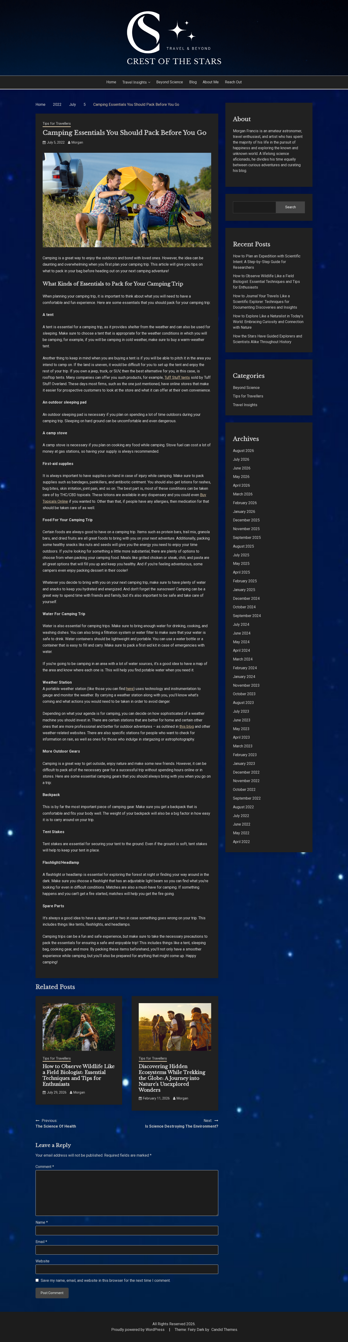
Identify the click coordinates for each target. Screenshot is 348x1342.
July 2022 (241, 816)
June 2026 (241, 468)
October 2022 (244, 789)
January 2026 (244, 511)
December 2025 (246, 520)
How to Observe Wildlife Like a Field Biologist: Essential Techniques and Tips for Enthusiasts (79, 1075)
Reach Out (233, 82)
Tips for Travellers (57, 123)
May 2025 (241, 563)
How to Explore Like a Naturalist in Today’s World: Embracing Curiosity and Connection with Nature (268, 322)
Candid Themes (224, 1329)
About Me (211, 82)
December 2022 (246, 772)
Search (290, 207)
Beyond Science (169, 82)
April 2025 (241, 572)
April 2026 (241, 485)
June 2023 (241, 720)
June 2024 (241, 633)
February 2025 (245, 581)
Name (42, 1222)
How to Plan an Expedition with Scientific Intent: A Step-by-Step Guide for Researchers (266, 262)
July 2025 (241, 555)
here (130, 688)
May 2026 (241, 476)
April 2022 (241, 841)
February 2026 (245, 503)
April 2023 (241, 737)
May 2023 (241, 729)
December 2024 (246, 598)
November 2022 (246, 781)
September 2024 (247, 615)
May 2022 (241, 833)
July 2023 (241, 711)
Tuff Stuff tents (177, 377)
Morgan (77, 142)
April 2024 (241, 650)
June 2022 (241, 824)
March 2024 (243, 659)
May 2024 (241, 642)
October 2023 (244, 694)
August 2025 (243, 546)
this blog (186, 726)
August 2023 (243, 702)
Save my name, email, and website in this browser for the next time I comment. (105, 1280)
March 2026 (243, 494)
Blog (193, 82)
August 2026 (243, 450)
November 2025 (246, 529)
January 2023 (244, 763)
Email (41, 1242)
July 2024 (241, 624)
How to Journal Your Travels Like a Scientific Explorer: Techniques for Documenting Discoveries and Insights (265, 302)
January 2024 (244, 676)
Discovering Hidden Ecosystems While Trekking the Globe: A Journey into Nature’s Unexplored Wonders (172, 1078)
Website (42, 1261)
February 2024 (245, 668)
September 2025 (247, 537)
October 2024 (244, 607)
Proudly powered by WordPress (138, 1329)
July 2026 (241, 459)
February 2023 (245, 755)
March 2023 (243, 746)
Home (111, 82)
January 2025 (244, 590)
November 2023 (246, 685)
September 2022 (247, 798)
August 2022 (243, 807)
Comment (45, 1166)
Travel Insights (134, 82)
